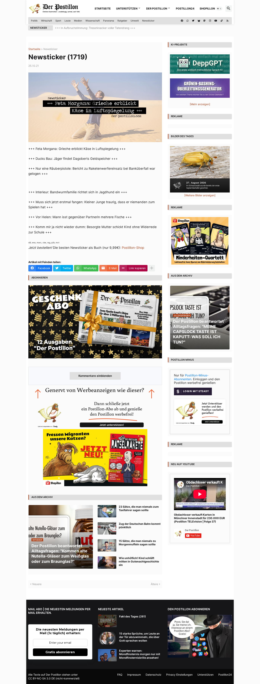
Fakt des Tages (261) (132, 616)
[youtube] (216, 20)
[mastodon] (204, 20)
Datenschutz (153, 674)
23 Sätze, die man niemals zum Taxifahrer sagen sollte (139, 508)
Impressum (134, 674)
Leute (68, 20)
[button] (219, 8)
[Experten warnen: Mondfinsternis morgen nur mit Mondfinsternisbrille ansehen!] (107, 655)
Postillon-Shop (133, 248)
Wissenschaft (92, 20)
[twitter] (193, 20)
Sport (58, 20)
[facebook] (182, 20)
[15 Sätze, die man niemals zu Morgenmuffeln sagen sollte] (107, 545)
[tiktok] (222, 20)
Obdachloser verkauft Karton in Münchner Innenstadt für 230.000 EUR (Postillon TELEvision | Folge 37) (199, 518)
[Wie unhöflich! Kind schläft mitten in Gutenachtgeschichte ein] (107, 562)
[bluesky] (199, 21)
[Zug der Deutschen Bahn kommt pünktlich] (107, 528)
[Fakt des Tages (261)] (107, 621)
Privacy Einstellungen (179, 674)
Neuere (36, 584)
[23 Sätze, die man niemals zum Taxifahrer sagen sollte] (107, 511)
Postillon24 (185, 8)
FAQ (119, 674)
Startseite (103, 8)
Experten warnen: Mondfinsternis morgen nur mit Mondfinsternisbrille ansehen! (139, 654)
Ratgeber (122, 20)
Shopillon (207, 8)
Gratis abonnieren (60, 652)
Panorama (108, 20)
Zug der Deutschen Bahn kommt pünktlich (139, 525)
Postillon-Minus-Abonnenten (191, 377)
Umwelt (135, 20)
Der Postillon (156, 8)
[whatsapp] (188, 20)
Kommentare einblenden (95, 376)
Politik (34, 20)
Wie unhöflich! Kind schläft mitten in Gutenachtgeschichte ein (139, 561)
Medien (78, 20)
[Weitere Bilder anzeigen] (199, 195)
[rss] (227, 20)
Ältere (154, 584)
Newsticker (148, 20)
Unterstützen (126, 8)
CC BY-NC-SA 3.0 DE (41, 678)
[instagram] (210, 20)
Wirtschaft (46, 20)
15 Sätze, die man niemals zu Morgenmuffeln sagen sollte (137, 542)
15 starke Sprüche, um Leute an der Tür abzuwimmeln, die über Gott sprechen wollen (139, 637)
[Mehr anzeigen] (151, 268)
